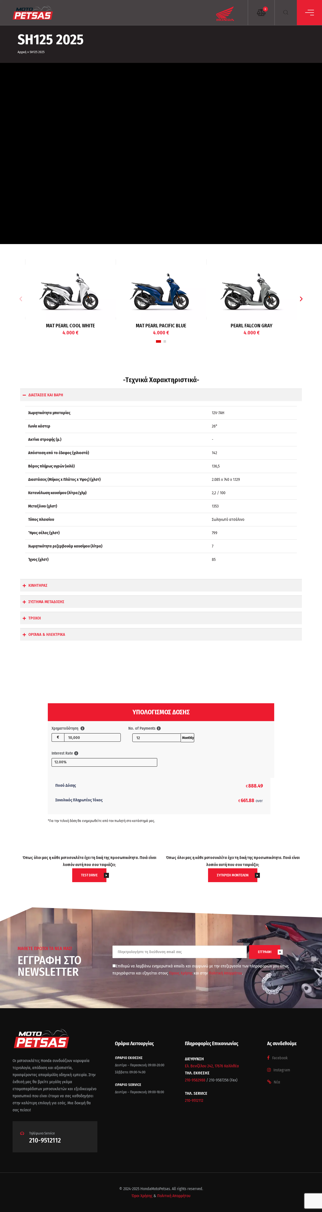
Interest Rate (62, 753)
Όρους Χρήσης (181, 973)
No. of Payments (141, 728)
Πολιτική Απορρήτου (225, 973)
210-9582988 (195, 1080)
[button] (21, 299)
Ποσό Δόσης (65, 785)
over (250, 800)
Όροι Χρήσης (142, 1195)
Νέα (277, 1082)
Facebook (280, 1057)
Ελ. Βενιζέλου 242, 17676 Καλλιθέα (212, 1066)
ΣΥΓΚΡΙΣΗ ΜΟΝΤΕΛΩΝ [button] (233, 875)
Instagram (281, 1070)
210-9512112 (45, 1140)
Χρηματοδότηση (65, 728)
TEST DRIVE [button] (89, 875)
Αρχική (22, 52)
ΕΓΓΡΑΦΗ (264, 952)
